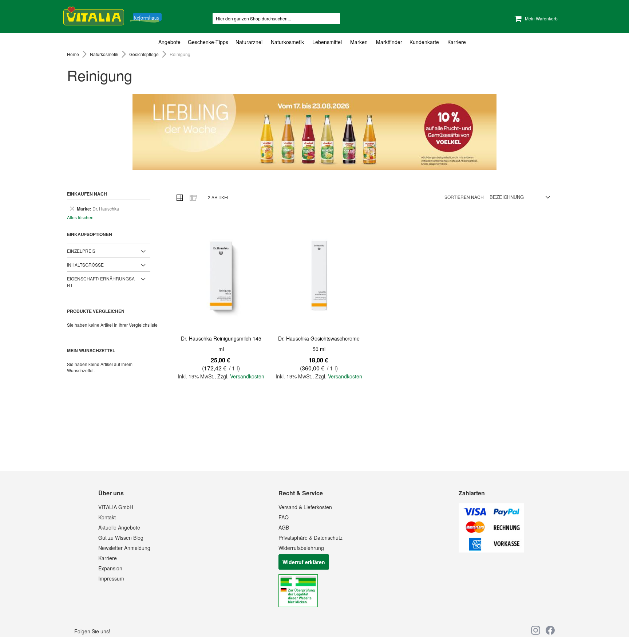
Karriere (107, 558)
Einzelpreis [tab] (81, 251)
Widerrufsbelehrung (301, 547)
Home (73, 54)
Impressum (111, 578)
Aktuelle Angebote (119, 527)
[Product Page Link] (221, 276)
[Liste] (193, 197)
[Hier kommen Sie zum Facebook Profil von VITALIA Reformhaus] (550, 630)
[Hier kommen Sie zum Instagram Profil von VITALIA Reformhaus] (535, 630)
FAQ (283, 517)
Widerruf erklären (303, 562)
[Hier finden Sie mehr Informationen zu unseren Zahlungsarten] (491, 550)
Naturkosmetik (104, 54)
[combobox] (276, 18)
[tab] (314, 42)
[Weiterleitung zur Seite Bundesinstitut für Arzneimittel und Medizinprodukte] (298, 605)
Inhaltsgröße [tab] (85, 265)
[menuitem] (171, 42)
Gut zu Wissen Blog (120, 537)
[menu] (314, 42)
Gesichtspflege (144, 54)
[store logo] (112, 15)
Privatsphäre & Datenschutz (310, 537)
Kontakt (107, 517)
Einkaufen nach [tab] (87, 193)
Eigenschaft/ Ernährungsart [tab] (101, 281)
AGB (283, 527)
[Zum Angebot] (314, 132)
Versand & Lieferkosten (305, 507)
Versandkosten (247, 376)
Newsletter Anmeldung (124, 547)
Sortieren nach (464, 197)
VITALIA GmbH (115, 507)
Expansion (110, 568)
